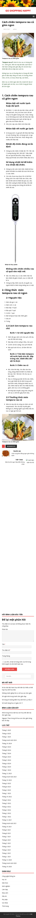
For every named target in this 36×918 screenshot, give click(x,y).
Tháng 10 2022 (7, 797)
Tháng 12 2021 (7, 820)
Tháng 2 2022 (6, 813)
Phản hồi (5, 629)
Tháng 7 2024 (6, 753)
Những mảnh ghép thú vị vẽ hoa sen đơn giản (17, 693)
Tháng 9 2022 (6, 800)
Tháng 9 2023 (6, 783)
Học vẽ (4, 879)
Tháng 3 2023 (6, 790)
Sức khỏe (5, 903)
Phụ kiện (5, 899)
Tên (3, 644)
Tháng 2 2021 (6, 853)
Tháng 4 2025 (6, 733)
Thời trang (5, 906)
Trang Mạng (6, 656)
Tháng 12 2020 (7, 860)
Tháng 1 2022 (6, 817)
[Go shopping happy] (18, 6)
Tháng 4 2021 (6, 846)
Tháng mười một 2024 (9, 740)
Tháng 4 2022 (6, 807)
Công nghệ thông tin (8, 876)
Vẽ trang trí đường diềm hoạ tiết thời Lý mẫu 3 (17, 700)
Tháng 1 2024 (6, 770)
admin (15, 29)
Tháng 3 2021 (6, 850)
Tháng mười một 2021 (9, 823)
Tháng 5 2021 (6, 843)
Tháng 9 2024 (6, 747)
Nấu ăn (4, 896)
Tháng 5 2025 (6, 730)
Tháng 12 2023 (7, 773)
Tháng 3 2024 (6, 767)
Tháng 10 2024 (7, 743)
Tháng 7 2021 (6, 837)
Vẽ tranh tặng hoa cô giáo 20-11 (12, 703)
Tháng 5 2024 (6, 760)
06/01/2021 (7, 29)
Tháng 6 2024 (6, 757)
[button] (33, 16)
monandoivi (11, 446)
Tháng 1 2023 (6, 793)
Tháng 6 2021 (6, 840)
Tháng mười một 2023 (9, 777)
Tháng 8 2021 (6, 833)
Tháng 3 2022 (6, 810)
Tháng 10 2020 (7, 867)
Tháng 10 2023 (7, 780)
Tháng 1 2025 (6, 737)
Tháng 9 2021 (6, 830)
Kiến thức (5, 883)
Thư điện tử (6, 650)
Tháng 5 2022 (6, 803)
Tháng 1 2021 (6, 857)
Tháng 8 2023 (6, 787)
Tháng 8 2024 (6, 750)
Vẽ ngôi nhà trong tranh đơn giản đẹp (14, 696)
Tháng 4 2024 (6, 763)
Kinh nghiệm (6, 886)
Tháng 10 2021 (7, 827)
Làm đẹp (5, 889)
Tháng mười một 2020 (9, 863)
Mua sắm (5, 893)
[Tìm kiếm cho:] (18, 676)
